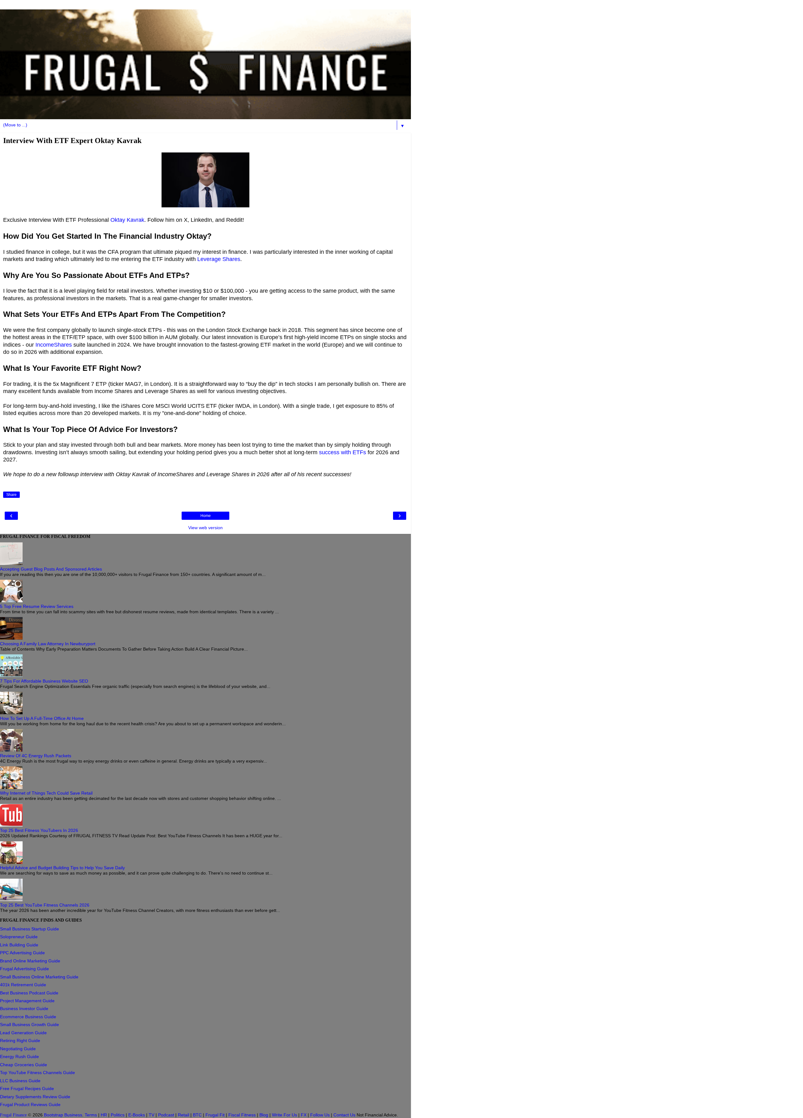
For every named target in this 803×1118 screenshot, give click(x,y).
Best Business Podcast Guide (29, 992)
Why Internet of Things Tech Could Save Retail (46, 793)
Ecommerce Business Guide (28, 1016)
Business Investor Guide (24, 1008)
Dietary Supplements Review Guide (35, 1096)
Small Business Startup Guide (29, 928)
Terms (91, 1114)
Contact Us (344, 1114)
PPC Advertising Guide (22, 952)
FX (303, 1114)
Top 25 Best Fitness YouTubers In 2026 (39, 830)
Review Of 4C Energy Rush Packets (35, 755)
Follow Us (320, 1114)
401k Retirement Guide (23, 984)
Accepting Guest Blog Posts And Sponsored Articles (51, 569)
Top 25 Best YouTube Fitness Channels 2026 (44, 905)
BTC (197, 1114)
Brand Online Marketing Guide (30, 960)
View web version (205, 527)
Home (205, 516)
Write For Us (284, 1114)
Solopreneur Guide (19, 936)
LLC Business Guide (20, 1080)
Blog (263, 1114)
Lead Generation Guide (23, 1032)
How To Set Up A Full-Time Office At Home (42, 718)
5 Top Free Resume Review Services (36, 606)
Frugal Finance (13, 1114)
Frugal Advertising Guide (24, 968)
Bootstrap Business (63, 1114)
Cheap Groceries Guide (23, 1064)
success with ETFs (342, 452)
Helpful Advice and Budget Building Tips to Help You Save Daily (62, 867)
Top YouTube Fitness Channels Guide (37, 1072)
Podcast (166, 1114)
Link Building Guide (19, 944)
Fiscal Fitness (242, 1114)
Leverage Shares (218, 259)
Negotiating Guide (18, 1048)
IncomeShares (53, 345)
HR (104, 1114)
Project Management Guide (27, 1000)
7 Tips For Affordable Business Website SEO (44, 681)
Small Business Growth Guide (29, 1024)
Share (11, 494)
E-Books (136, 1114)
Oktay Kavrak (127, 220)
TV (151, 1114)
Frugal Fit (215, 1114)
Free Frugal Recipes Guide (27, 1088)
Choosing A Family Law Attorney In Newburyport (47, 643)
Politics (118, 1114)
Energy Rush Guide (19, 1056)
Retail (183, 1114)
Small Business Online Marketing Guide (39, 976)
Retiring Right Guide (20, 1040)
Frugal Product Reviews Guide (30, 1104)
